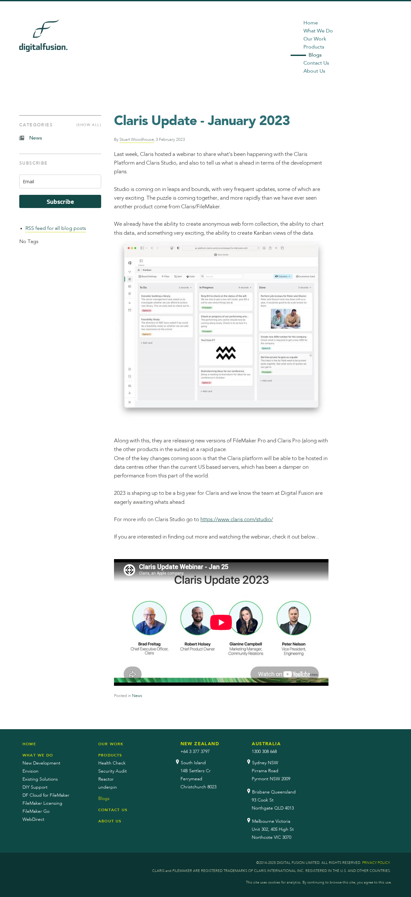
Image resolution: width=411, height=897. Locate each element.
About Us (314, 71)
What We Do (318, 31)
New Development (41, 763)
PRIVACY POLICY (376, 863)
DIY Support (35, 787)
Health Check (112, 763)
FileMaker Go (35, 811)
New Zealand (199, 744)
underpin (107, 787)
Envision (30, 771)
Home (310, 23)
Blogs (315, 55)
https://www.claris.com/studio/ (236, 519)
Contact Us (316, 63)
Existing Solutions (40, 779)
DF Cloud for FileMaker (45, 795)
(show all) (88, 125)
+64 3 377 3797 (195, 751)
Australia (266, 744)
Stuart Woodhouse (136, 140)
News (137, 696)
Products (313, 47)
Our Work (314, 39)
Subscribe (60, 201)
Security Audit (112, 771)
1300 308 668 (264, 751)
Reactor (106, 779)
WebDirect (33, 819)
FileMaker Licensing (42, 803)
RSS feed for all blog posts (55, 228)
